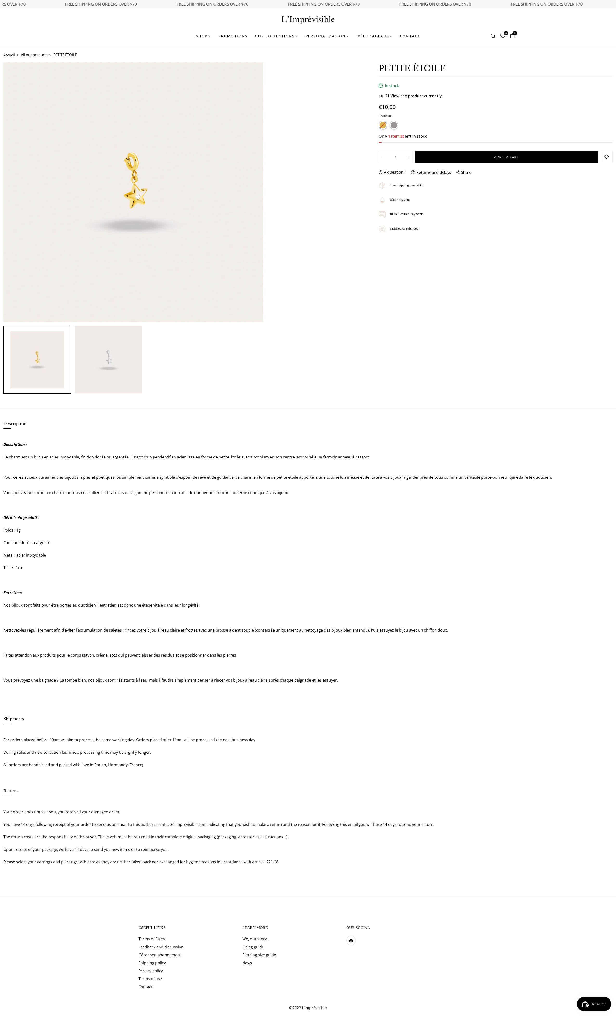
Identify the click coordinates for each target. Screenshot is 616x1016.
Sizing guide (253, 947)
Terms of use (150, 978)
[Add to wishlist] (607, 157)
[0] (502, 36)
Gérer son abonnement (159, 955)
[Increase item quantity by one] (408, 157)
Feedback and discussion (161, 947)
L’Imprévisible (314, 1007)
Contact (145, 987)
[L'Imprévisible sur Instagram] (351, 940)
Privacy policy (150, 970)
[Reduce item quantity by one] (383, 157)
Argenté (394, 125)
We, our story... (256, 938)
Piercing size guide (259, 955)
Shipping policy (152, 963)
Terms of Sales (151, 938)
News (247, 963)
